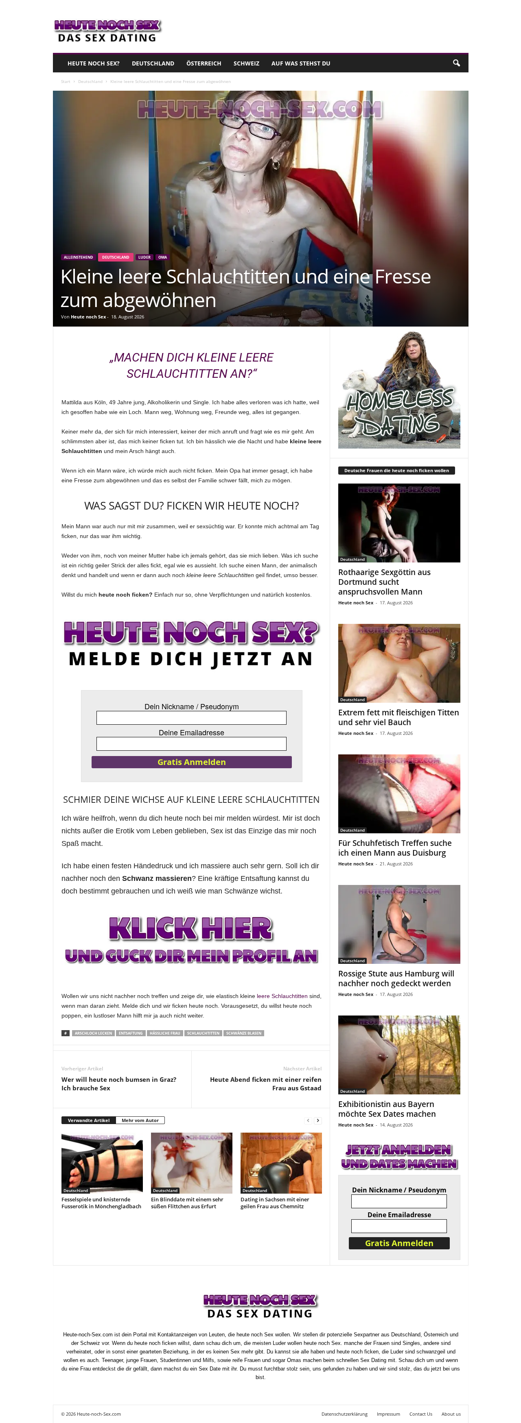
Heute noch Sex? (94, 63)
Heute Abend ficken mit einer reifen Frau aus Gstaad (266, 1083)
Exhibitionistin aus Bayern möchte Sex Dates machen (387, 1109)
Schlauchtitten (203, 1033)
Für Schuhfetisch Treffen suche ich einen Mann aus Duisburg (395, 848)
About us (451, 1414)
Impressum (388, 1414)
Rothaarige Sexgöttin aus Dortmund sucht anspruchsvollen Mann (384, 582)
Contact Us (420, 1414)
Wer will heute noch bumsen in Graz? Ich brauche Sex (118, 1083)
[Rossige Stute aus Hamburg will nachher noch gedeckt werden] (399, 924)
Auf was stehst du (301, 63)
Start (65, 81)
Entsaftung (131, 1033)
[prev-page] (308, 1120)
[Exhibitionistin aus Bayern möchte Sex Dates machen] (399, 1054)
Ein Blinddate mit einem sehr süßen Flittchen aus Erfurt (187, 1203)
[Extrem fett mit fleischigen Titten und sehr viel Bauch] (399, 663)
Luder (144, 257)
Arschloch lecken (93, 1033)
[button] (456, 63)
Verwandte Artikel (88, 1120)
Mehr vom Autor (140, 1120)
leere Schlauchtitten (282, 996)
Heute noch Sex (88, 317)
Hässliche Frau (165, 1033)
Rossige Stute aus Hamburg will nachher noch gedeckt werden (396, 978)
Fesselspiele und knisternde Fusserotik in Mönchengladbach (101, 1203)
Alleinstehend (78, 257)
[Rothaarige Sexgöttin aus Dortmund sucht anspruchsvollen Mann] (399, 523)
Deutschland (153, 63)
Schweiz (246, 63)
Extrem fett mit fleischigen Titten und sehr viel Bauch (398, 717)
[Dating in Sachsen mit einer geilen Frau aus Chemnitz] (281, 1163)
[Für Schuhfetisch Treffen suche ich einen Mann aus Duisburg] (399, 793)
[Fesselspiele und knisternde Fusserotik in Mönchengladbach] (102, 1163)
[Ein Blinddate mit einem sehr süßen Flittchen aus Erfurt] (191, 1163)
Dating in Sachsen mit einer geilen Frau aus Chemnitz (275, 1203)
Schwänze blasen (243, 1033)
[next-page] (318, 1120)
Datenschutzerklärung (345, 1414)
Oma (162, 257)
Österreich (203, 63)
